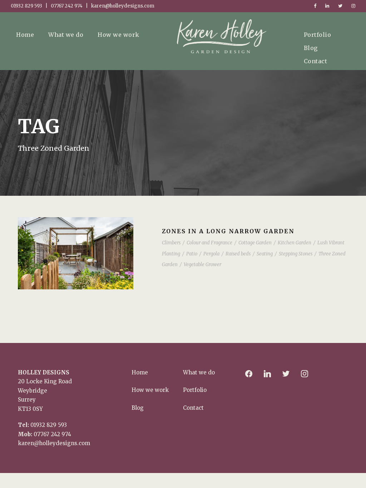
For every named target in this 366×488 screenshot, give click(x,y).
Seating (265, 254)
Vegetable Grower (202, 265)
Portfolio (317, 34)
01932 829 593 (48, 425)
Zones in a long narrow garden (228, 231)
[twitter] (340, 6)
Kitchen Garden (294, 243)
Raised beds (238, 254)
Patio (191, 254)
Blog (311, 47)
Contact (315, 61)
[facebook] (315, 6)
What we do (65, 34)
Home (25, 34)
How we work (118, 34)
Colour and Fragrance (209, 243)
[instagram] (353, 6)
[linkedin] (327, 6)
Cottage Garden (255, 243)
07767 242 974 (52, 434)
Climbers (171, 243)
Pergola (211, 254)
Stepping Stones (295, 254)
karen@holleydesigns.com (54, 443)
